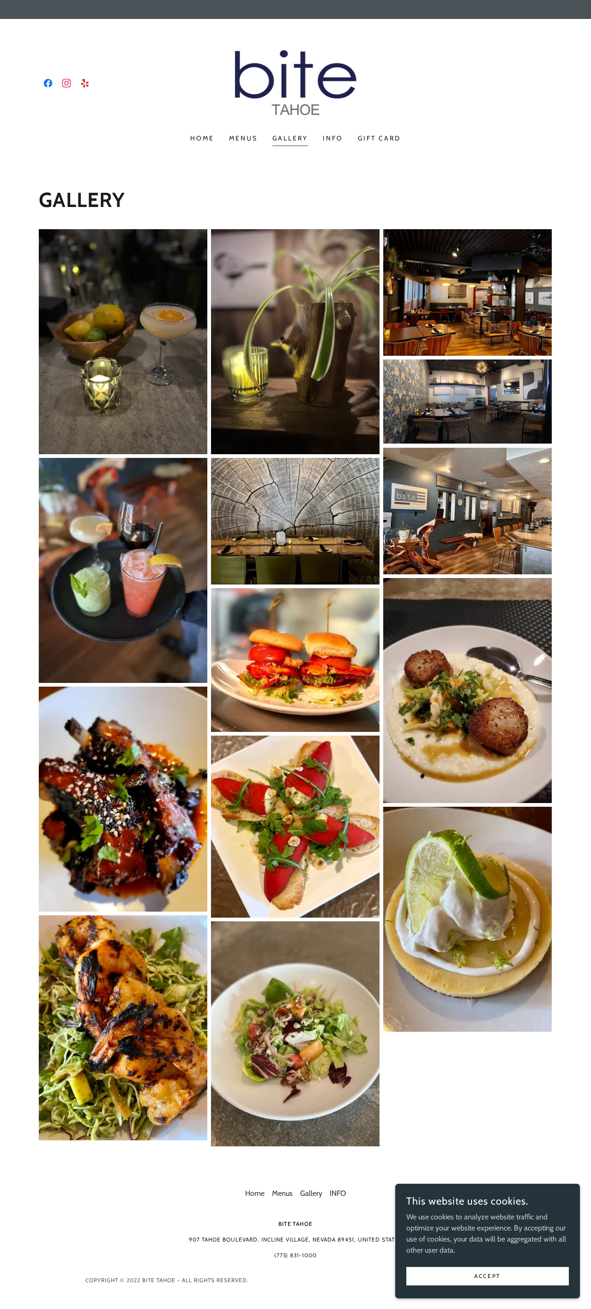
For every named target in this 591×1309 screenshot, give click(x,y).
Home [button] (255, 1193)
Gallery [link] (290, 138)
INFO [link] (333, 138)
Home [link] (202, 138)
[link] (48, 83)
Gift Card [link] (379, 138)
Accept (487, 1275)
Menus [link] (243, 138)
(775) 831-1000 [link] (295, 1255)
